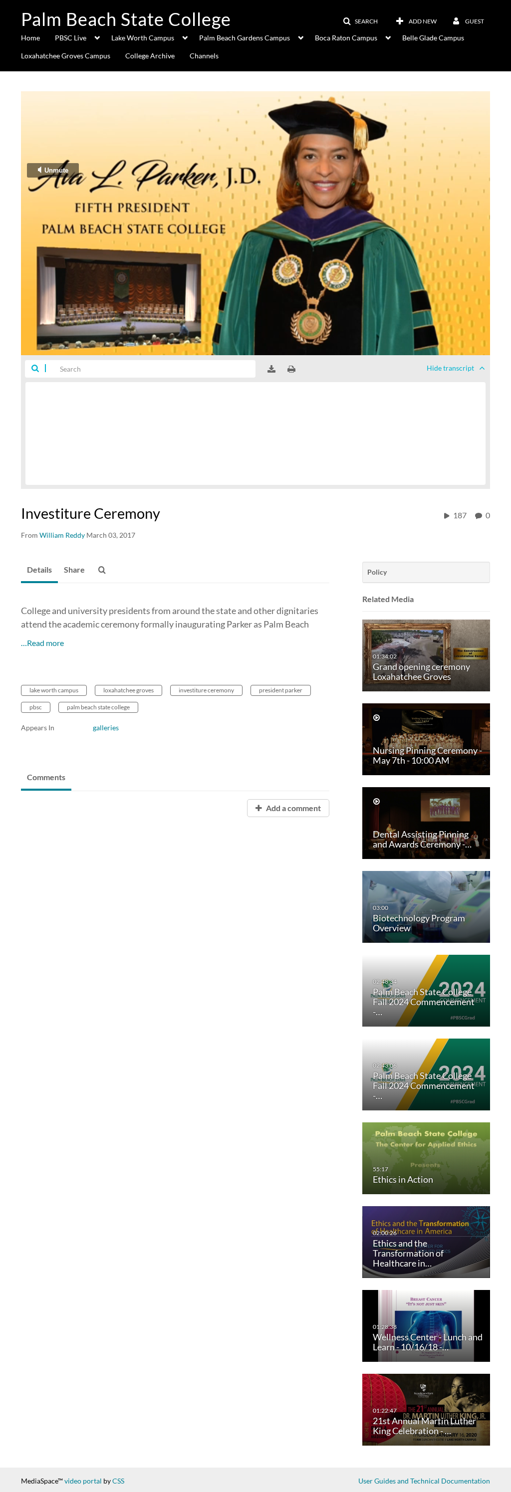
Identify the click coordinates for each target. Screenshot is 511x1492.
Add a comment (292, 808)
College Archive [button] (150, 55)
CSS (118, 1481)
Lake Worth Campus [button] (142, 37)
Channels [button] (204, 55)
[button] (360, 21)
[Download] (271, 369)
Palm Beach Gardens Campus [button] (244, 37)
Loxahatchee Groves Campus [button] (65, 55)
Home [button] (30, 37)
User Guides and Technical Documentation (424, 1481)
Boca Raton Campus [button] (346, 37)
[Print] (291, 369)
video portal (83, 1481)
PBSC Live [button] (70, 37)
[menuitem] (38, 37)
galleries (106, 727)
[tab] (39, 570)
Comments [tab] (46, 777)
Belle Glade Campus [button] (433, 37)
